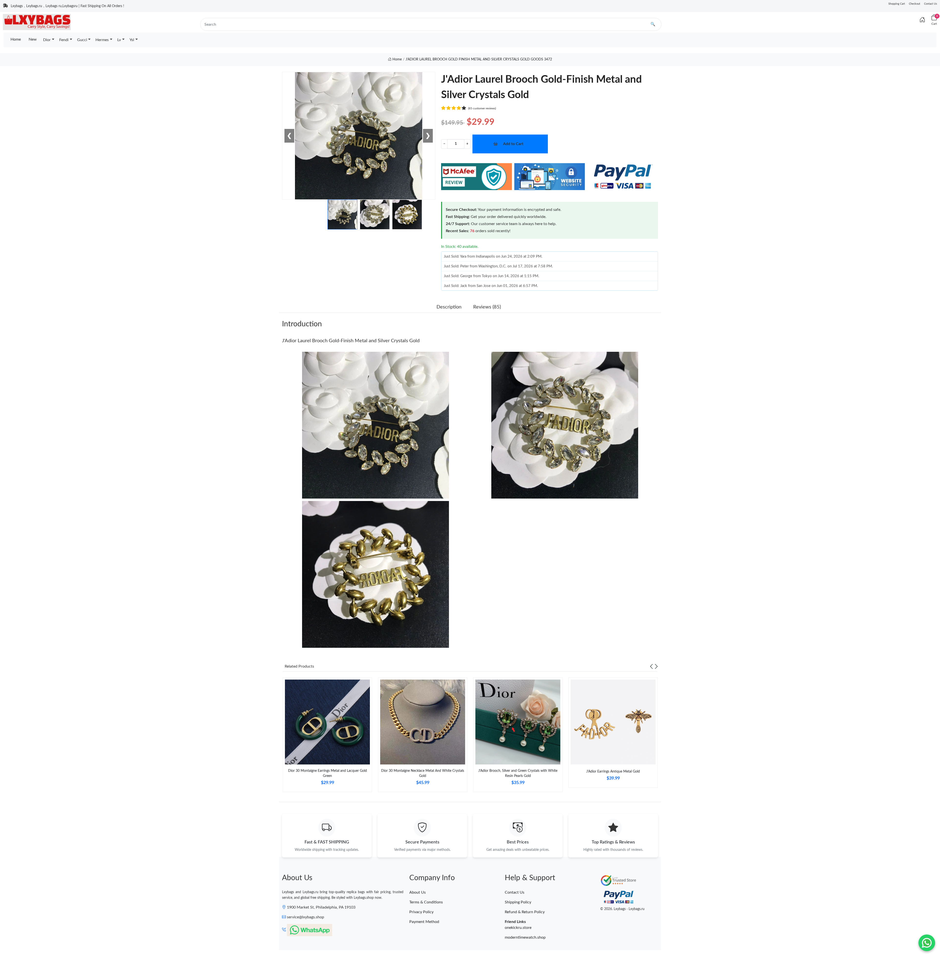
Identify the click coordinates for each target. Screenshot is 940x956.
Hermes (102, 40)
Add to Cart (513, 144)
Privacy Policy (421, 912)
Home (16, 39)
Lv (119, 40)
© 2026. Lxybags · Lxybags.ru (622, 909)
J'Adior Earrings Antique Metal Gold (613, 771)
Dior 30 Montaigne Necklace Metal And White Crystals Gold (422, 773)
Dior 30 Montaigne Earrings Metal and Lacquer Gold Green (327, 773)
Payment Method (424, 922)
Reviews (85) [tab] (487, 307)
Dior (47, 40)
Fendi (64, 40)
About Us (417, 892)
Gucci (82, 40)
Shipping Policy (518, 902)
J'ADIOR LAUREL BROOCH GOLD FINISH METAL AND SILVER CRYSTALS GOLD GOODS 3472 (479, 59)
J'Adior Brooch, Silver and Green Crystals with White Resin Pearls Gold (517, 773)
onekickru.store (518, 928)
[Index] (922, 20)
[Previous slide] (651, 666)
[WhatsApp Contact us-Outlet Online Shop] (926, 942)
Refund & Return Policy (525, 912)
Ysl (131, 40)
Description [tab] (448, 307)
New (33, 39)
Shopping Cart (896, 3)
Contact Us (930, 3)
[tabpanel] (327, 736)
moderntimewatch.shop (525, 937)
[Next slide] (656, 666)
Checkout (914, 3)
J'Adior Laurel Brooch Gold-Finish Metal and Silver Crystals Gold (351, 340)
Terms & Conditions (426, 902)
